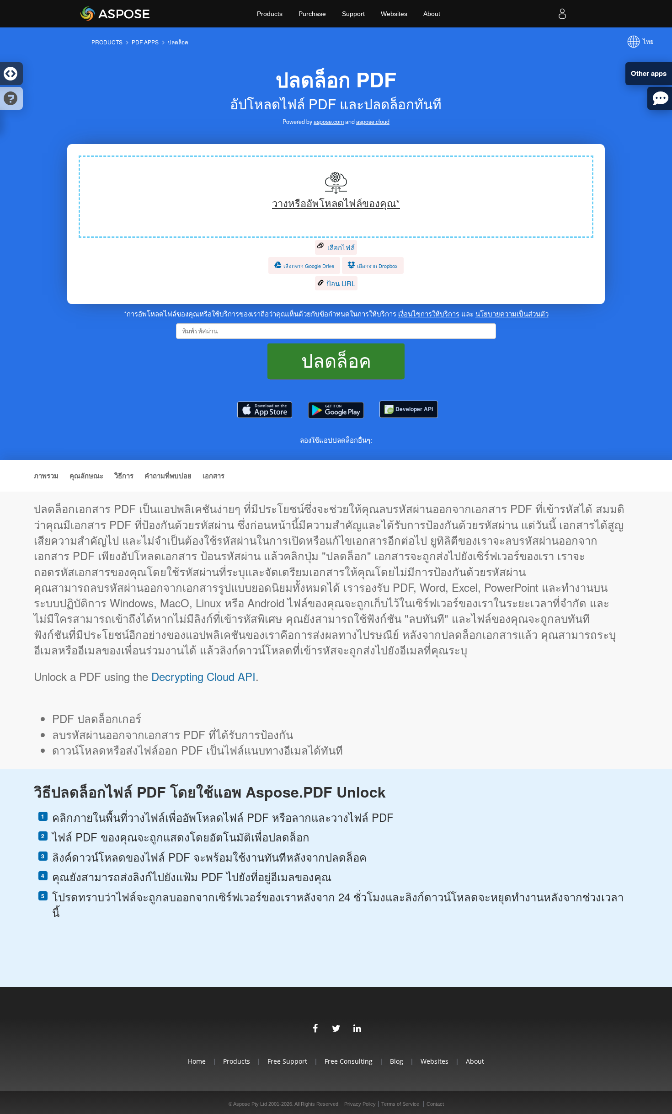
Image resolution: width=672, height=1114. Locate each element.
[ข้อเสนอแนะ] (659, 98)
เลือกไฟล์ (340, 247)
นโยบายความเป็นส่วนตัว (512, 313)
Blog (396, 1061)
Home (197, 1061)
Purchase (312, 13)
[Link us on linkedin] (357, 1027)
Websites (394, 13)
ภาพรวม (46, 476)
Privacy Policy (360, 1104)
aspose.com (329, 122)
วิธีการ (123, 476)
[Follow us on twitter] (336, 1027)
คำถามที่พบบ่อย (168, 476)
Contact (435, 1104)
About (431, 13)
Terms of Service (400, 1104)
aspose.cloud (372, 122)
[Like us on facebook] (315, 1027)
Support (353, 13)
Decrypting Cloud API (203, 676)
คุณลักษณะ (86, 476)
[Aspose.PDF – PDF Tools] (264, 410)
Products (270, 13)
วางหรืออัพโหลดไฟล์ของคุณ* (336, 203)
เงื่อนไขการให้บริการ (428, 313)
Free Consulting (349, 1061)
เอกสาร (213, 476)
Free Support (287, 1061)
